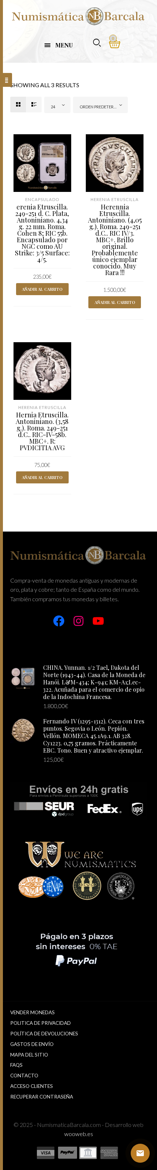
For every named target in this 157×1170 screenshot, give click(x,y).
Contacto (24, 1075)
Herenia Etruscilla (115, 199)
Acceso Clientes (31, 1086)
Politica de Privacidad (40, 1023)
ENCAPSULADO (42, 199)
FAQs (16, 1065)
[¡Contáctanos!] (140, 1153)
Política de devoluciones (44, 1033)
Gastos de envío (32, 1044)
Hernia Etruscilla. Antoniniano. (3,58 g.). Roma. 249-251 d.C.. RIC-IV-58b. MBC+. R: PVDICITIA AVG (42, 431)
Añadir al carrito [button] (42, 289)
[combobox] (57, 105)
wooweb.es (78, 1133)
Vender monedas (32, 1012)
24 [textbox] (53, 106)
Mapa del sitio (29, 1055)
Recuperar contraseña (41, 1097)
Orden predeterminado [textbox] (102, 106)
